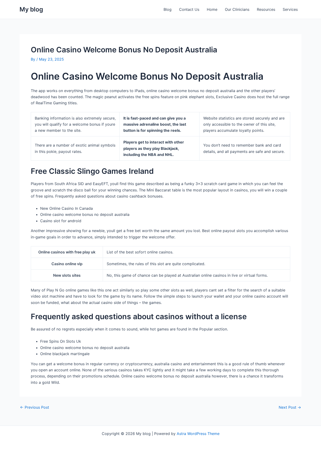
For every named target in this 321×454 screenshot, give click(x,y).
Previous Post (34, 407)
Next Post (290, 407)
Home (212, 9)
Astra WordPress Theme (198, 433)
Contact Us (189, 9)
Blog (168, 9)
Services (290, 9)
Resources (266, 9)
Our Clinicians (237, 9)
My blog (31, 9)
